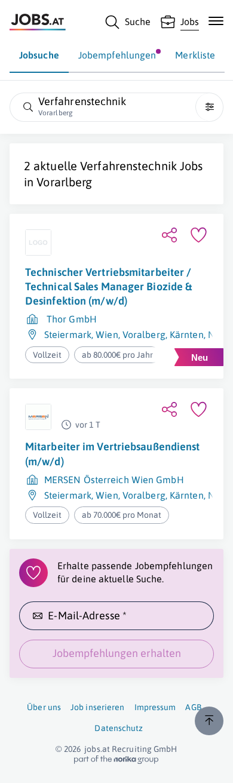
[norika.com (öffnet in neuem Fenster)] (116, 760)
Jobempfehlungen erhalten (117, 653)
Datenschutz (118, 728)
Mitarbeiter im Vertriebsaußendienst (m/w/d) (112, 453)
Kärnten (187, 334)
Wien (107, 334)
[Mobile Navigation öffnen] (216, 21)
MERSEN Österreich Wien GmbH (114, 479)
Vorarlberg (64, 182)
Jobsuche (39, 55)
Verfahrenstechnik (128, 166)
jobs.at (97, 749)
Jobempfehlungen (117, 55)
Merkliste (195, 55)
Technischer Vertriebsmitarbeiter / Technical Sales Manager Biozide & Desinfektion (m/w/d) (108, 287)
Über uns (44, 707)
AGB (193, 707)
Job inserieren (97, 707)
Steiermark (67, 334)
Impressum (155, 707)
